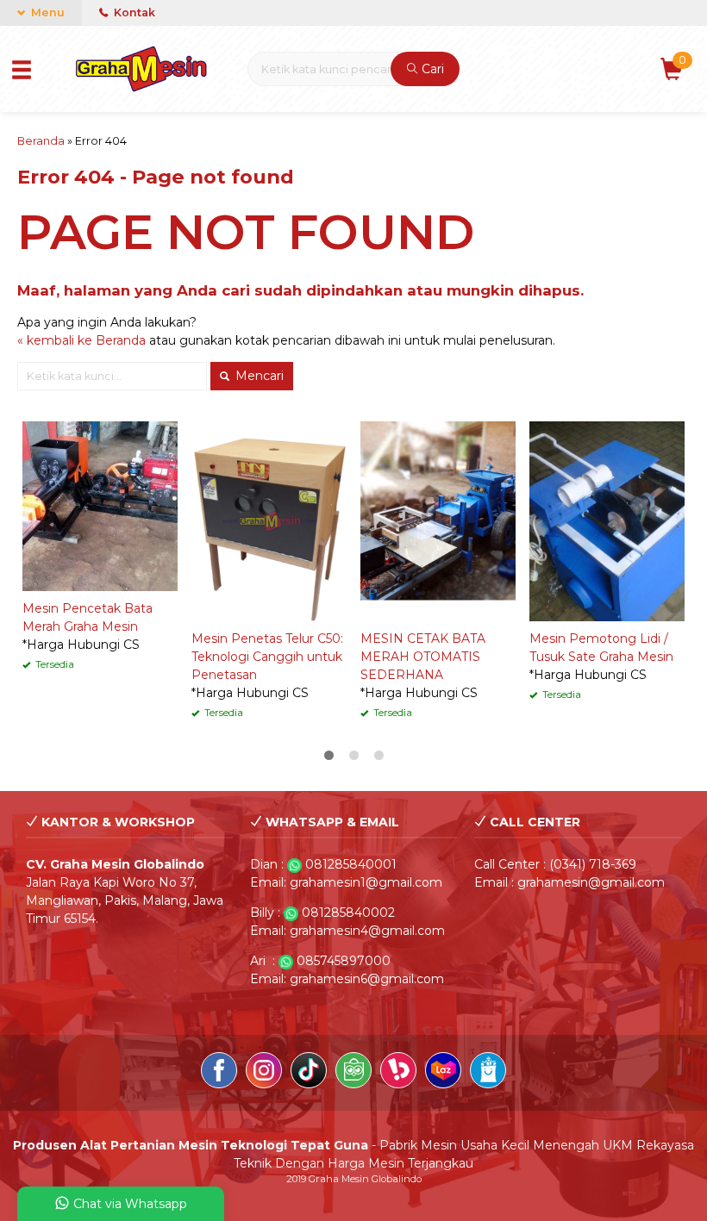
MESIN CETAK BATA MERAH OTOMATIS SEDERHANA (422, 656)
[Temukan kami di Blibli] (488, 1072)
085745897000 (344, 961)
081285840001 (351, 864)
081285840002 (348, 912)
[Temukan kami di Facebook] (219, 1072)
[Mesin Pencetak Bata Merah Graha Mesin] (100, 505)
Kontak (133, 12)
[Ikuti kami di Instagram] (264, 1072)
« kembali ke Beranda (81, 340)
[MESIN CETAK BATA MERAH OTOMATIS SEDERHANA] (438, 520)
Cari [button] (431, 69)
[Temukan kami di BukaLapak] (398, 1072)
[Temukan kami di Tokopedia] (353, 1072)
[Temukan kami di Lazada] (443, 1072)
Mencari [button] (258, 375)
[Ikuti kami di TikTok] (309, 1072)
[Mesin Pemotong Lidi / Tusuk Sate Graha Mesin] (607, 520)
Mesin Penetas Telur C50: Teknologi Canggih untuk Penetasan (267, 656)
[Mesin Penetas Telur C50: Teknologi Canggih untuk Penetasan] (269, 520)
